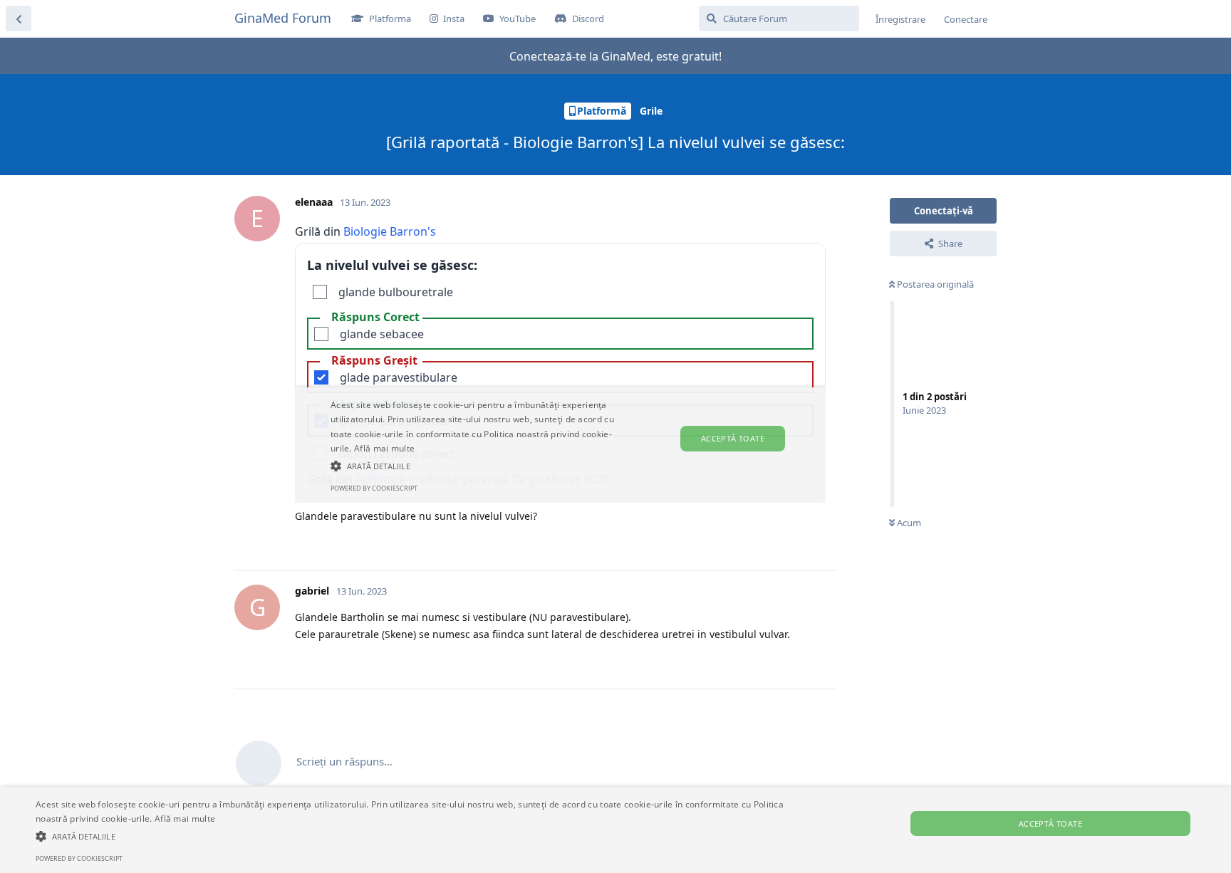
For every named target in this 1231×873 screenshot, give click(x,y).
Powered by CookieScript (79, 858)
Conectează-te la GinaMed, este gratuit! (615, 56)
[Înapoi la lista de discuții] (18, 18)
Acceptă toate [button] (1050, 823)
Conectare (965, 19)
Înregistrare (900, 19)
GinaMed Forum (282, 17)
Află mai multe (185, 818)
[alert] (615, 830)
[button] (412, 836)
